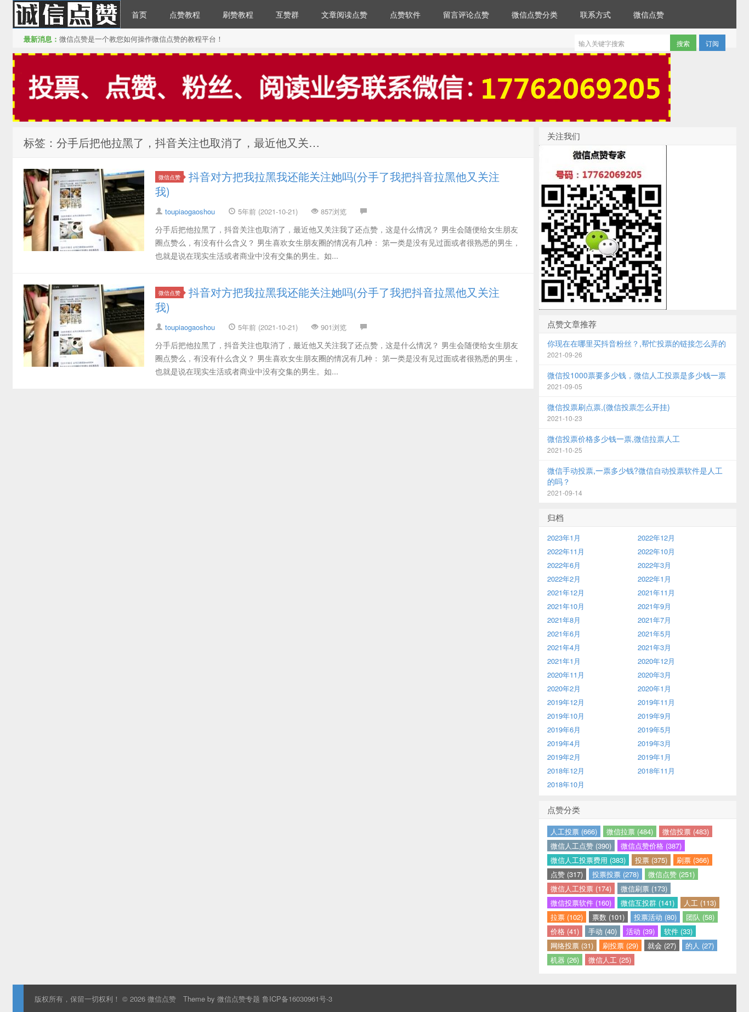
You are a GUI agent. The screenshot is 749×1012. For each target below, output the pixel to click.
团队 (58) (700, 917)
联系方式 (595, 14)
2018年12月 (566, 770)
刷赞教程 (238, 14)
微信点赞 (67, 14)
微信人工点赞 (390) (581, 845)
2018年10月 (566, 784)
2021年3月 (654, 647)
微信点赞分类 (535, 14)
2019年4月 (564, 743)
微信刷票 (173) (644, 888)
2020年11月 (566, 674)
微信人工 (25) (609, 959)
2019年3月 (654, 743)
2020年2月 (564, 688)
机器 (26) (565, 959)
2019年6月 (564, 729)
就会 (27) (662, 945)
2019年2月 (564, 757)
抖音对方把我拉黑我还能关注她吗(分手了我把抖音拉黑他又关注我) (327, 183)
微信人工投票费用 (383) (588, 860)
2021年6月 (564, 633)
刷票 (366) (693, 860)
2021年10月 (566, 606)
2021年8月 (564, 620)
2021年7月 (654, 620)
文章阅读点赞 (344, 14)
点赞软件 (405, 14)
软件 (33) (678, 931)
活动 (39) (640, 931)
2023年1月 (564, 537)
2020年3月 (654, 674)
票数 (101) (608, 917)
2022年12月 (656, 537)
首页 (139, 14)
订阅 (712, 43)
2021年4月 (564, 647)
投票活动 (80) (655, 917)
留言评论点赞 (466, 14)
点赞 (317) (567, 874)
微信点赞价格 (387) (651, 845)
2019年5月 (654, 729)
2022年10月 (656, 551)
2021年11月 (656, 592)
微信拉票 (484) (629, 831)
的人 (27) (699, 945)
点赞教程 (184, 14)
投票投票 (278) (615, 874)
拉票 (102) (567, 917)
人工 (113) (700, 902)
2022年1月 (654, 578)
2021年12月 (566, 592)
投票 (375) (651, 860)
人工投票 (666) (574, 831)
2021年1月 (564, 661)
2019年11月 (656, 702)
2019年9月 (654, 715)
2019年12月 (566, 702)
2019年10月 (566, 715)
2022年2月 (564, 578)
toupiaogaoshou (190, 211)
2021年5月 (654, 633)
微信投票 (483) (685, 831)
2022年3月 (654, 565)
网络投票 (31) (572, 945)
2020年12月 (656, 661)
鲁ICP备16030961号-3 (297, 998)
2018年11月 (656, 770)
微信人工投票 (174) (581, 888)
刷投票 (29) (620, 945)
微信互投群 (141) (647, 902)
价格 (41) (565, 931)
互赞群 (287, 14)
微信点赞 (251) (671, 874)
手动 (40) (602, 931)
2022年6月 (564, 565)
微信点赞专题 (238, 998)
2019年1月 (654, 757)
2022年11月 (566, 551)
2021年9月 (654, 606)
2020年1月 (654, 688)
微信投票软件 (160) (581, 902)
